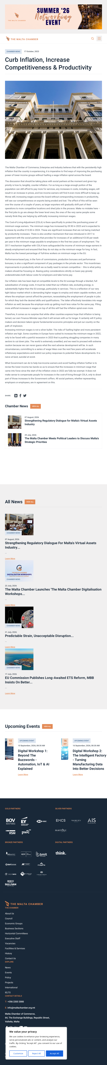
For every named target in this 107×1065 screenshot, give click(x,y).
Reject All (36, 1053)
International (11, 987)
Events (8, 972)
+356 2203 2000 (16, 1001)
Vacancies (10, 943)
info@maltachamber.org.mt (21, 1007)
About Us (9, 913)
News (8, 967)
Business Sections (14, 928)
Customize (18, 1053)
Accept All (54, 1053)
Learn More (10, 558)
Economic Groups (13, 923)
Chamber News (13, 51)
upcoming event (27, 740)
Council (8, 918)
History (8, 953)
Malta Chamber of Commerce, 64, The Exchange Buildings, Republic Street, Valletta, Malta (27, 1017)
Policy (8, 977)
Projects (9, 982)
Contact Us (10, 958)
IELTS (8, 992)
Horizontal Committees (16, 933)
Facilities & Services (15, 948)
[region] (36, 1043)
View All (35, 406)
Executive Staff (12, 938)
